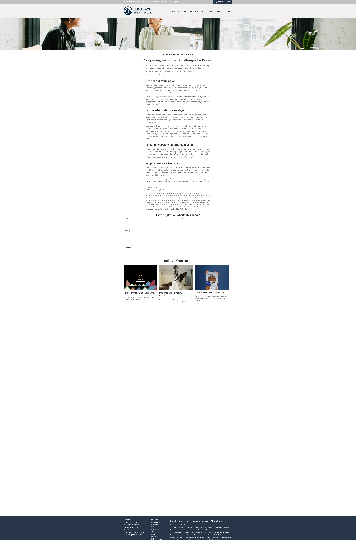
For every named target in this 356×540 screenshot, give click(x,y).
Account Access (224, 2)
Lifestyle (154, 536)
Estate (153, 527)
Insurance (155, 529)
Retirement (155, 522)
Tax (152, 532)
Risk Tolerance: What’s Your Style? (139, 293)
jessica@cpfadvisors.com (133, 535)
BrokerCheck (222, 521)
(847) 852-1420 (177, 2)
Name (126, 219)
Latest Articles (156, 539)
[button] (167, 11)
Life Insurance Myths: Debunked (209, 292)
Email (181, 219)
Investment (155, 524)
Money (153, 534)
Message (127, 231)
